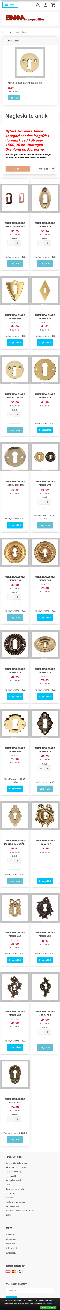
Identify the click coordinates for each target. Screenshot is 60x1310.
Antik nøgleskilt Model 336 (45, 395)
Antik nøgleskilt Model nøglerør (15, 224)
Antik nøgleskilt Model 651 (15, 578)
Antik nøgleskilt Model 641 (45, 578)
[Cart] (53, 5)
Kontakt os (10, 1193)
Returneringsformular (15, 1189)
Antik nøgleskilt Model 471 (45, 483)
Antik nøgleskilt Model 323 (45, 316)
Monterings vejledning (15, 1201)
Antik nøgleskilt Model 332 (45, 224)
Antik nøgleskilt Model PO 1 (45, 842)
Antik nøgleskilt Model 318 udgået (15, 842)
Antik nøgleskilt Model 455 (15, 1013)
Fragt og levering (13, 1171)
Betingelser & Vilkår (14, 1180)
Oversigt (9, 1197)
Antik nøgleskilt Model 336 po (25, 82)
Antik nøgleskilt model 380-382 (15, 483)
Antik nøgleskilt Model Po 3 (15, 1100)
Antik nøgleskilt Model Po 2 (45, 1013)
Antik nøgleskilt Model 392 (15, 749)
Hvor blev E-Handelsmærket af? (20, 1210)
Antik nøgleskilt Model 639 (45, 670)
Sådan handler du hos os (16, 1167)
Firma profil (11, 1176)
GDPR (8, 1214)
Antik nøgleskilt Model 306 (15, 316)
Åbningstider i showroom (16, 1163)
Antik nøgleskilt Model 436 (45, 934)
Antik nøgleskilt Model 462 (15, 934)
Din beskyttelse (12, 1206)
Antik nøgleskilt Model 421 (15, 670)
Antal (14, 238)
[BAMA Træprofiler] (30, 17)
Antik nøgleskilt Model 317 (45, 749)
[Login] (45, 5)
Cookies (9, 1184)
